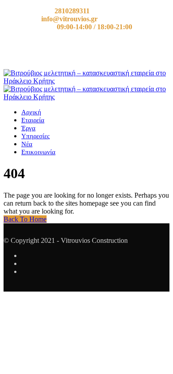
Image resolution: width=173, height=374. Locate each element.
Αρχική (31, 112)
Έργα (28, 128)
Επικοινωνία (38, 152)
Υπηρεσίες (35, 136)
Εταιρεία (32, 120)
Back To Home (25, 219)
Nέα (26, 144)
